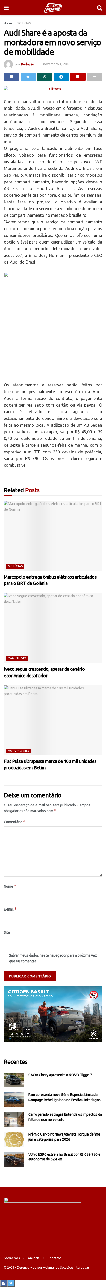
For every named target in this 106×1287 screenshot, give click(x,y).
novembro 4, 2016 (56, 64)
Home (8, 23)
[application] (53, 1014)
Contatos (54, 1258)
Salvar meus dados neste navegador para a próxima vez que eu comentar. (53, 958)
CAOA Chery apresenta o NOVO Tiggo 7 (60, 1075)
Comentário (15, 821)
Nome (10, 886)
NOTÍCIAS (24, 23)
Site (7, 932)
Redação (27, 64)
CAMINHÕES (17, 658)
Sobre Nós (12, 1258)
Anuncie (34, 1258)
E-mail (10, 909)
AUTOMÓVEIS (18, 750)
